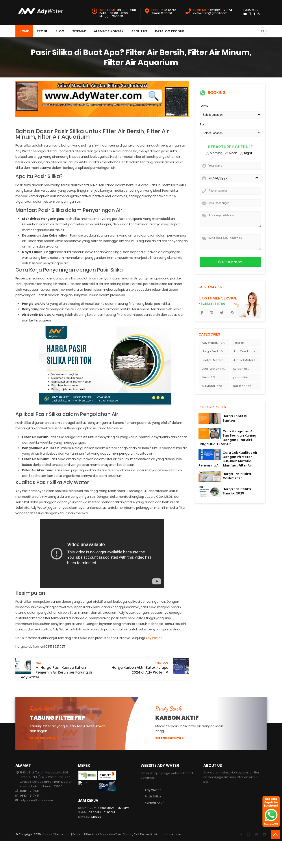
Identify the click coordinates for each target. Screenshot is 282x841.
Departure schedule (230, 147)
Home (24, 31)
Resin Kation (242, 386)
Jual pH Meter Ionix (215, 360)
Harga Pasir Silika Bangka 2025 (237, 491)
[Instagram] (248, 834)
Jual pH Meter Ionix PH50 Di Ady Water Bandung (247, 360)
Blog (60, 31)
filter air (239, 343)
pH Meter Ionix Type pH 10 (216, 386)
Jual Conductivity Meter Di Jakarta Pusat (247, 351)
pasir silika (240, 377)
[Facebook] (241, 834)
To (202, 124)
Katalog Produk (169, 31)
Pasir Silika (153, 796)
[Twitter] (256, 834)
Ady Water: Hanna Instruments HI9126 (216, 343)
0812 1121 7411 (29, 791)
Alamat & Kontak (108, 31)
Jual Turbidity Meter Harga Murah (216, 369)
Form (204, 106)
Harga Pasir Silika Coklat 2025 (237, 476)
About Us (139, 31)
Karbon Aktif (154, 803)
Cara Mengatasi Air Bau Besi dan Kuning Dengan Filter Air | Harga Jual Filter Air (227, 437)
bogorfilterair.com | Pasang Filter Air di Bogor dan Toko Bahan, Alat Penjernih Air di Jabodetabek (112, 834)
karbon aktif (242, 369)
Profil (42, 31)
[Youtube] (265, 834)
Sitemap (79, 31)
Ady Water (153, 638)
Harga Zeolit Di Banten (216, 351)
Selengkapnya (43, 738)
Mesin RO (208, 377)
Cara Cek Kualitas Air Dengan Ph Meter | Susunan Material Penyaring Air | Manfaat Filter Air (228, 459)
